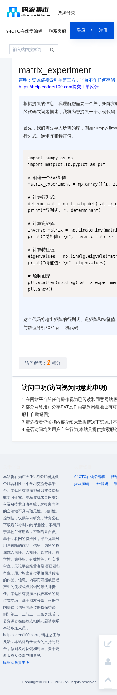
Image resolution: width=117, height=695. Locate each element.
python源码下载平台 (28, 11)
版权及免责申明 (16, 662)
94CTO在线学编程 (24, 31)
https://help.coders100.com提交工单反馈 (59, 86)
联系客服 (57, 31)
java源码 (81, 484)
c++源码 (101, 484)
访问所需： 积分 (43, 362)
